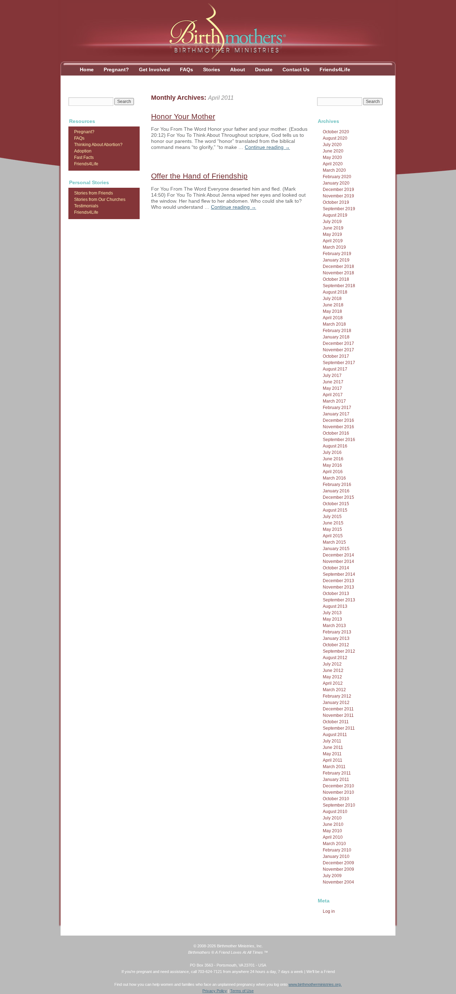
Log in (329, 911)
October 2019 (336, 202)
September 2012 (339, 651)
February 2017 (337, 407)
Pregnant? (116, 69)
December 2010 (338, 785)
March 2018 (334, 324)
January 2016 (336, 490)
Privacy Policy (214, 991)
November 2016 (338, 426)
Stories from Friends (93, 193)
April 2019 (333, 240)
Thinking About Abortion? (98, 144)
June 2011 (333, 747)
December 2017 (338, 343)
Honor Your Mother (183, 116)
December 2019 (338, 189)
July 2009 (332, 875)
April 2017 (333, 394)
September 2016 (339, 439)
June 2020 (333, 151)
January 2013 (336, 638)
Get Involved (154, 69)
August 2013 (335, 606)
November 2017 (338, 349)
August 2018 (335, 292)
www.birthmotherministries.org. (315, 984)
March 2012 (334, 689)
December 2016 (338, 420)
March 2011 (334, 766)
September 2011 (339, 728)
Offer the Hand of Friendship (199, 176)
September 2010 (339, 805)
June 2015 (333, 523)
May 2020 (332, 157)
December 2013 (338, 580)
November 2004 (338, 882)
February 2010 (337, 850)
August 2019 (335, 215)
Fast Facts (84, 157)
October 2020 (336, 131)
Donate (264, 69)
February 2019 (337, 253)
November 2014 (338, 561)
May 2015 (332, 529)
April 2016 (333, 471)
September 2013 (339, 599)
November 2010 (338, 792)
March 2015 (334, 542)
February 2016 (337, 484)
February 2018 (337, 330)
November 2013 (338, 587)
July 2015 (332, 516)
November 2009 (338, 869)
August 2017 (335, 369)
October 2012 (336, 644)
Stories (211, 69)
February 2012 (337, 696)
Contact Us (296, 69)
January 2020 (336, 183)
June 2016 (333, 458)
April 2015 (333, 535)
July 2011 (332, 741)
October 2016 (336, 433)
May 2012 (332, 676)
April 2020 (333, 163)
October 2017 (336, 356)
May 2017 (332, 388)
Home (87, 69)
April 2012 (333, 683)
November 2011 (338, 715)
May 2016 (332, 465)
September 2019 (339, 208)
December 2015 (338, 497)
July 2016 (332, 452)
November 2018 (338, 272)
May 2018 (332, 311)
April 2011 (332, 760)
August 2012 (335, 657)
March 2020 (334, 170)
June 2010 (333, 824)
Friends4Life (335, 69)
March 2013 (334, 625)
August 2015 (335, 510)
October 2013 (336, 593)
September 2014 (339, 574)
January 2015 (336, 548)
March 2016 (334, 478)
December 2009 (338, 862)
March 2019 (334, 247)
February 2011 (337, 773)
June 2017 (333, 381)
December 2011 (338, 708)
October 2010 (336, 798)
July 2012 (332, 664)
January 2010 (336, 856)
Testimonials (86, 205)
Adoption (83, 151)
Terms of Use (242, 991)
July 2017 (332, 375)
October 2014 (336, 567)
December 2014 (338, 555)
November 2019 (338, 195)
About (237, 69)
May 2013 (332, 619)
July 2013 (332, 612)
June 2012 (333, 670)
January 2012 (336, 702)
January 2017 (336, 413)
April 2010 (333, 837)
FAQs (186, 69)
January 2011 (336, 779)
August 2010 (335, 811)
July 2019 (332, 221)
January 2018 (336, 337)
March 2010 (334, 843)
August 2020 (335, 138)
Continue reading (267, 147)
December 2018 (338, 266)
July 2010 (332, 818)
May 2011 (332, 753)
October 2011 (336, 721)
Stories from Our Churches (99, 199)
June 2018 (333, 304)
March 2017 (334, 401)
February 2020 (337, 176)
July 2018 (332, 298)
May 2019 (332, 234)
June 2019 (333, 228)
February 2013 (337, 632)
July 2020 (332, 144)
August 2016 (335, 446)
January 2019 (336, 260)
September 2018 (339, 285)
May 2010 (332, 830)
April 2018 (333, 317)
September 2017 (339, 362)
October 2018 (336, 279)
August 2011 (335, 734)
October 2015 (336, 503)
